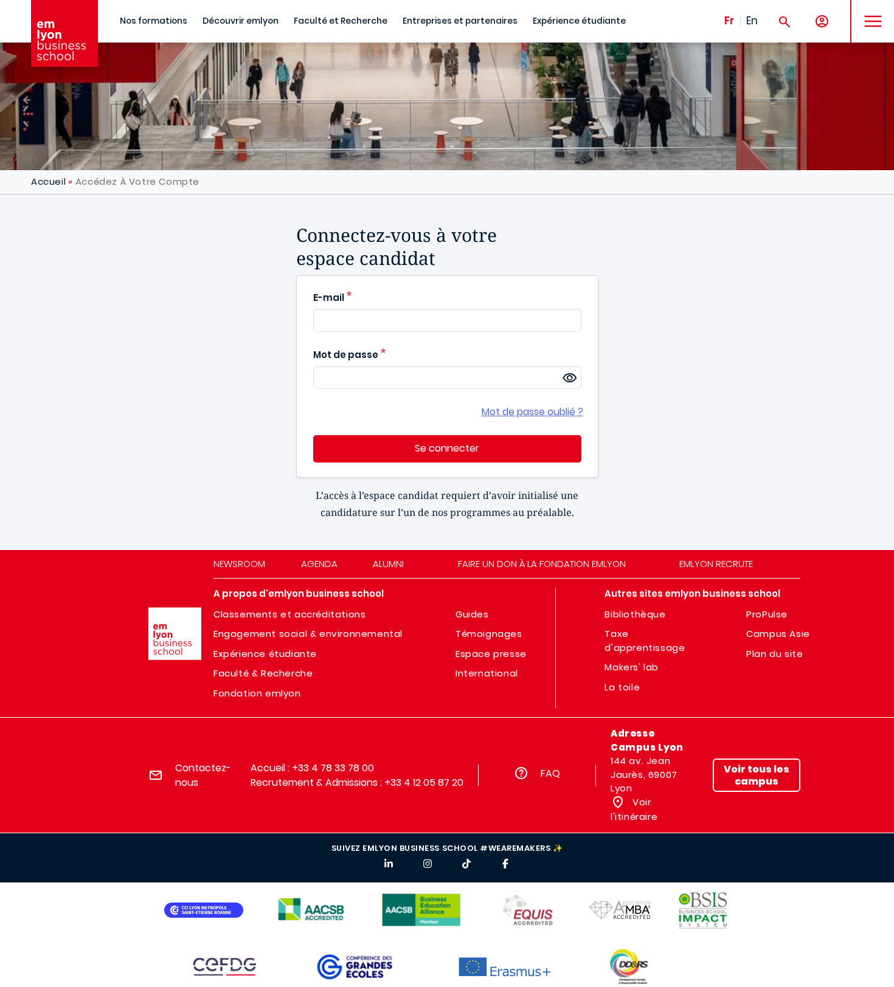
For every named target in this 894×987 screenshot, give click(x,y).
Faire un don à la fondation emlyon (542, 563)
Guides (472, 614)
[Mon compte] (821, 21)
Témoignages (489, 633)
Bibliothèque (635, 614)
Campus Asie (778, 633)
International (487, 673)
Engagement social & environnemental (308, 633)
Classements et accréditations (289, 614)
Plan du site (774, 653)
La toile (622, 687)
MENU (868, 12)
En (752, 20)
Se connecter (447, 448)
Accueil (48, 181)
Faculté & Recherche (263, 673)
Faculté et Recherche (340, 21)
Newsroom (239, 563)
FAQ (550, 773)
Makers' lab (632, 667)
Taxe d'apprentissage (645, 640)
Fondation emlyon (257, 693)
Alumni (388, 563)
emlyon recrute (716, 563)
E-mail (328, 297)
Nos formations (153, 21)
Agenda (319, 563)
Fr (729, 20)
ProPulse (767, 614)
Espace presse (491, 653)
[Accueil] (64, 33)
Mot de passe (345, 354)
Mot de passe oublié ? (532, 412)
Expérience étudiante (579, 21)
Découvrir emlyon (241, 21)
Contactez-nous (203, 775)
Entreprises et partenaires (460, 21)
